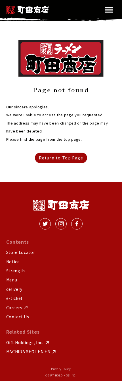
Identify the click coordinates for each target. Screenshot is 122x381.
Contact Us (17, 316)
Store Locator (20, 252)
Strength (15, 270)
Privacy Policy (61, 369)
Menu (11, 280)
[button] (109, 10)
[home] (27, 10)
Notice (13, 261)
